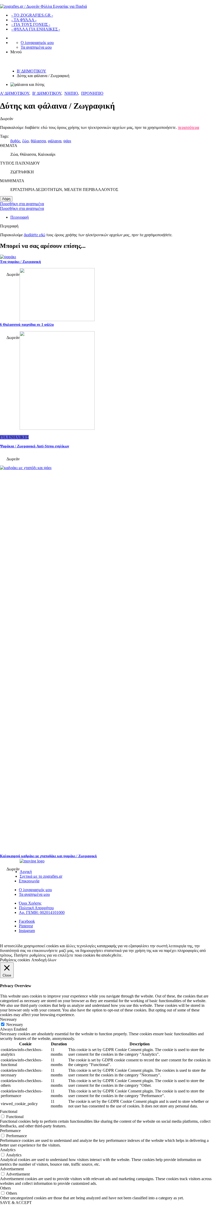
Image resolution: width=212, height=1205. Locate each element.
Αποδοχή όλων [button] (43, 960)
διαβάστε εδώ (34, 235)
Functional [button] (8, 1111)
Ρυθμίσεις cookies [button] (15, 960)
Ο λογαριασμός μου (37, 42)
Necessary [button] (8, 1019)
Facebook (27, 921)
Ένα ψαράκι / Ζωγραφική (20, 262)
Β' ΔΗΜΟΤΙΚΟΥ (31, 71)
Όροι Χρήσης (30, 903)
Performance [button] (10, 1130)
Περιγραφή (19, 217)
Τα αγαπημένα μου (36, 47)
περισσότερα (188, 127)
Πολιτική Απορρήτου (36, 908)
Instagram (27, 930)
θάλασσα (38, 141)
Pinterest (26, 926)
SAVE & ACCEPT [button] (16, 1202)
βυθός (15, 141)
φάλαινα (54, 141)
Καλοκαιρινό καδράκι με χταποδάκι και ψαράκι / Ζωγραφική (48, 856)
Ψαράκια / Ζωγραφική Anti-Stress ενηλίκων (34, 446)
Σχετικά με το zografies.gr (41, 876)
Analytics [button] (8, 1150)
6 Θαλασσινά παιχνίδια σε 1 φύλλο (27, 325)
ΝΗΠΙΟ (71, 93)
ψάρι (67, 141)
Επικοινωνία (29, 881)
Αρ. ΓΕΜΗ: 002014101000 (42, 912)
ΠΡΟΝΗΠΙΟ (92, 93)
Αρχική (26, 871)
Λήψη (6, 199)
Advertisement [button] (12, 1169)
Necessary (14, 1024)
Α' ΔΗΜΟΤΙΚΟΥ (14, 93)
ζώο (25, 141)
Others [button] (5, 1188)
